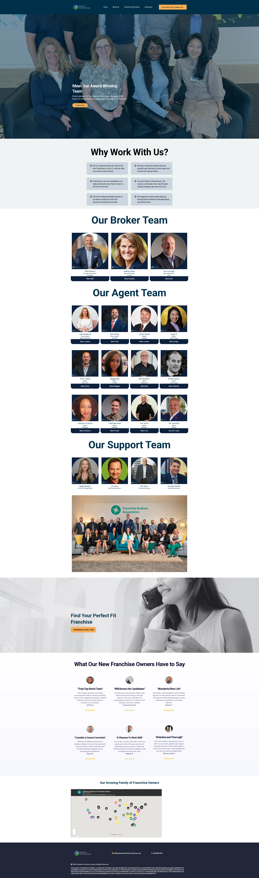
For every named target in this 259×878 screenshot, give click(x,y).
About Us (116, 7)
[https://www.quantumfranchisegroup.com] (81, 7)
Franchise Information (132, 7)
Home (105, 7)
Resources (148, 7)
